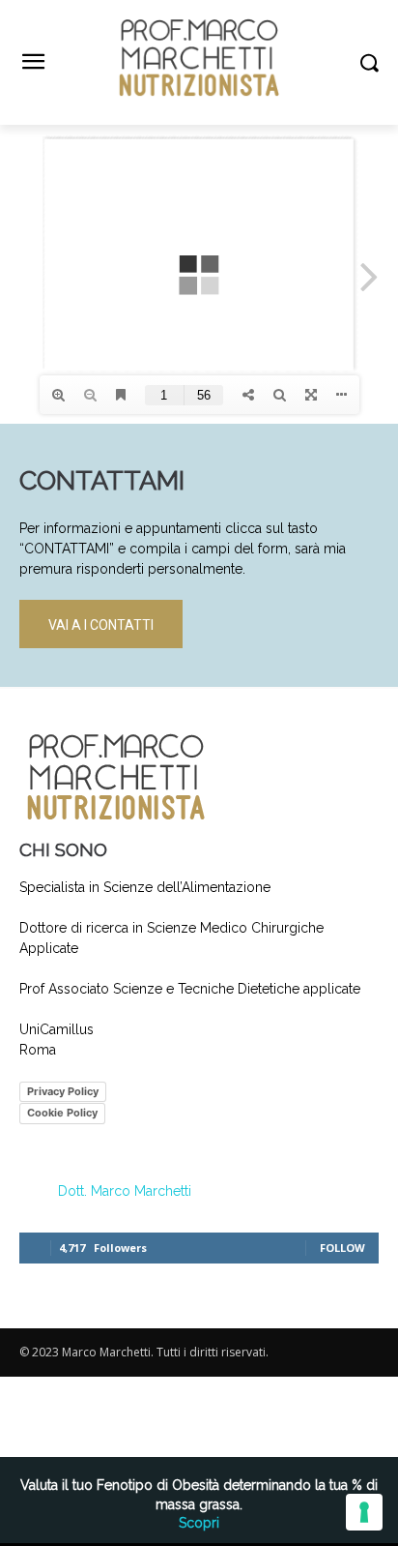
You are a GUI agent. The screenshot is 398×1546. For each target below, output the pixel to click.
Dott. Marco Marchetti (124, 1191)
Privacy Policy (63, 1091)
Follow (342, 1247)
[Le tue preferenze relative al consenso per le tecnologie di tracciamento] (364, 1512)
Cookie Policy (62, 1112)
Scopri (199, 1523)
